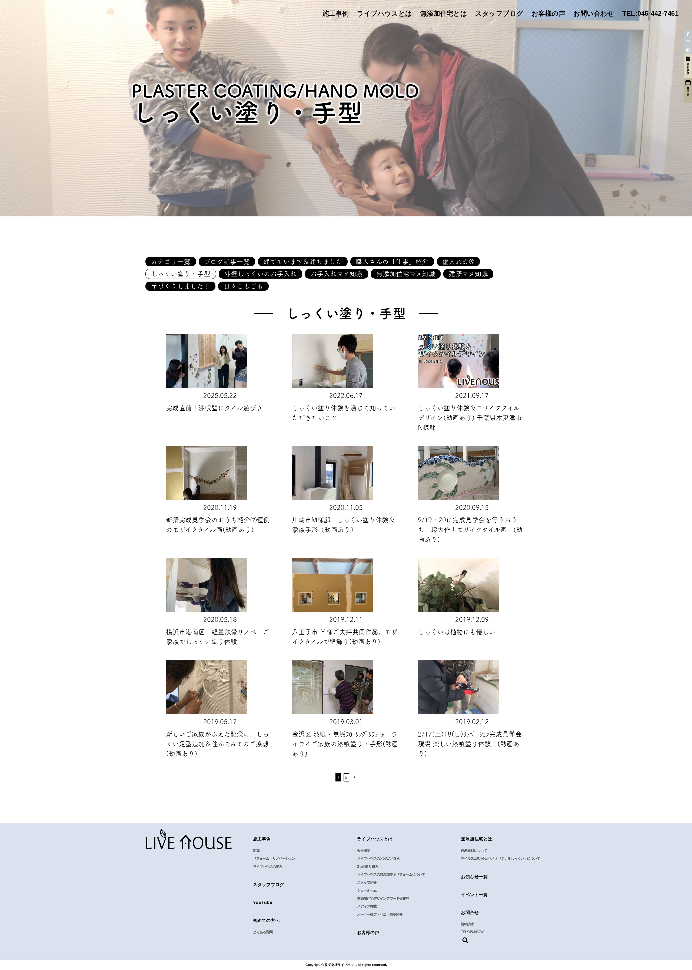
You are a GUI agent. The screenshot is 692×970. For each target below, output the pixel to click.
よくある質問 (262, 932)
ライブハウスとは (384, 13)
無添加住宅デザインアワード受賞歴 (383, 898)
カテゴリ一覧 (171, 261)
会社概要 (363, 851)
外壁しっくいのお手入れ (260, 273)
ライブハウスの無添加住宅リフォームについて (391, 874)
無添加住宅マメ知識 (405, 273)
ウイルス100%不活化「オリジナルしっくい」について (500, 858)
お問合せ (470, 912)
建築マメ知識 (468, 273)
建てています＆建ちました (302, 261)
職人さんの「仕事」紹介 (392, 261)
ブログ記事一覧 (227, 261)
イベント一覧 (474, 894)
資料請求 (467, 924)
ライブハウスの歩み (267, 867)
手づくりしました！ (180, 286)
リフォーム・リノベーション (274, 858)
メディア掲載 (367, 906)
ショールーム (367, 890)
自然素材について (474, 851)
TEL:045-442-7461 (650, 13)
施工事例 (335, 13)
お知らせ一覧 (474, 877)
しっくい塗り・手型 (181, 273)
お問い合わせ (593, 13)
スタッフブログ (499, 13)
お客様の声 (548, 13)
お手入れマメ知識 (336, 273)
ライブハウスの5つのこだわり (379, 858)
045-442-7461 (476, 932)
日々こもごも (243, 286)
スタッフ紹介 (367, 882)
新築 (256, 851)
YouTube (262, 902)
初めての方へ (266, 920)
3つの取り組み (367, 867)
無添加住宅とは (443, 13)
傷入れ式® (458, 261)
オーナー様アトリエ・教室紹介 (379, 914)
